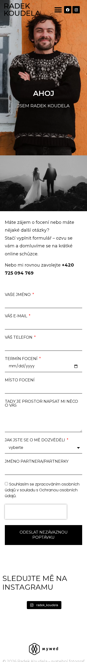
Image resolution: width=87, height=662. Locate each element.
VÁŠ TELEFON (19, 337)
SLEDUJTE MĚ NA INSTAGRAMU (34, 583)
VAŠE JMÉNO (18, 295)
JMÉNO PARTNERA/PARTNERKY (36, 461)
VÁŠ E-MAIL (16, 316)
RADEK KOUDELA (22, 9)
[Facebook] (67, 9)
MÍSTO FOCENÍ (20, 380)
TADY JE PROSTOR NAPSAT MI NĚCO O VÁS (41, 403)
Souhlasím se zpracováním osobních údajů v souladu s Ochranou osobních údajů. (42, 490)
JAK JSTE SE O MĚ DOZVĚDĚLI (35, 440)
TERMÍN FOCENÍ (21, 359)
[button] (58, 10)
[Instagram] (76, 9)
